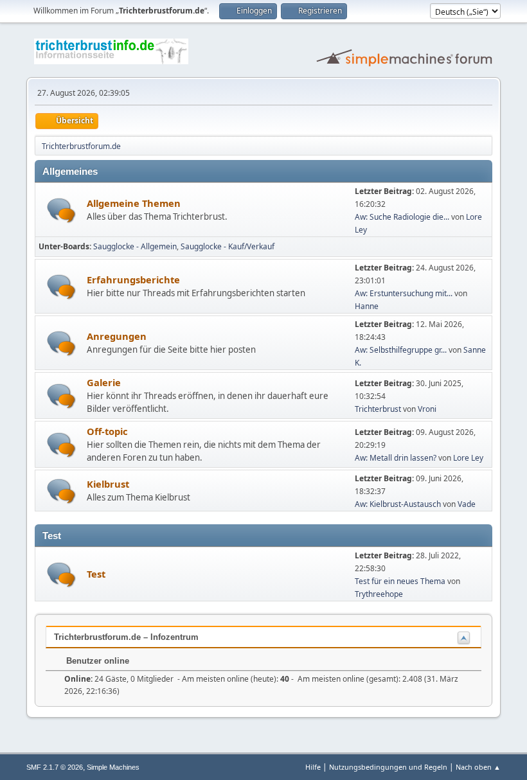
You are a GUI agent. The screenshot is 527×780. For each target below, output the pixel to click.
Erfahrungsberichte (133, 279)
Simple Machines (113, 767)
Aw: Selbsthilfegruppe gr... (401, 349)
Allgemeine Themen (134, 203)
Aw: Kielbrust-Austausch (398, 504)
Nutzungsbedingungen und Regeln (388, 767)
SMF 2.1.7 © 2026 (54, 767)
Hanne (367, 306)
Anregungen (117, 336)
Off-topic (107, 431)
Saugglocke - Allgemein (135, 246)
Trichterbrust (378, 408)
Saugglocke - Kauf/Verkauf (227, 246)
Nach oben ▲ (478, 767)
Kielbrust (108, 483)
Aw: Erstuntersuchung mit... (403, 293)
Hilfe (313, 767)
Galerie (104, 382)
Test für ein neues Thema (400, 581)
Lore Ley (468, 457)
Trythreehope (379, 594)
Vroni (427, 408)
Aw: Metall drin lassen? (395, 457)
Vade (467, 504)
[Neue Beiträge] (61, 210)
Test (96, 573)
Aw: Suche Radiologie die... (402, 216)
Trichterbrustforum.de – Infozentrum (126, 637)
